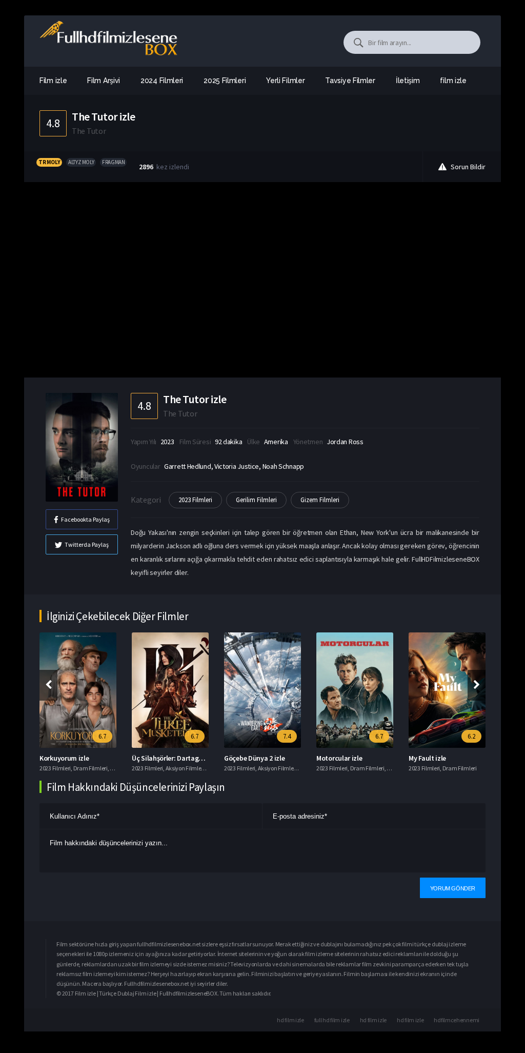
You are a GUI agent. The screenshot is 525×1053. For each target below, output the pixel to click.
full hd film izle (332, 1020)
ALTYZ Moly (81, 162)
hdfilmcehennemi (456, 1020)
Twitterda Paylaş (87, 544)
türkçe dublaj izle (435, 944)
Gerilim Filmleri (256, 499)
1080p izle (105, 954)
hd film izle (290, 1020)
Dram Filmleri (90, 768)
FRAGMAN (113, 162)
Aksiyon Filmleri (185, 768)
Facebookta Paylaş (85, 519)
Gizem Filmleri (319, 499)
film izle (453, 80)
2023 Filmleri (195, 499)
